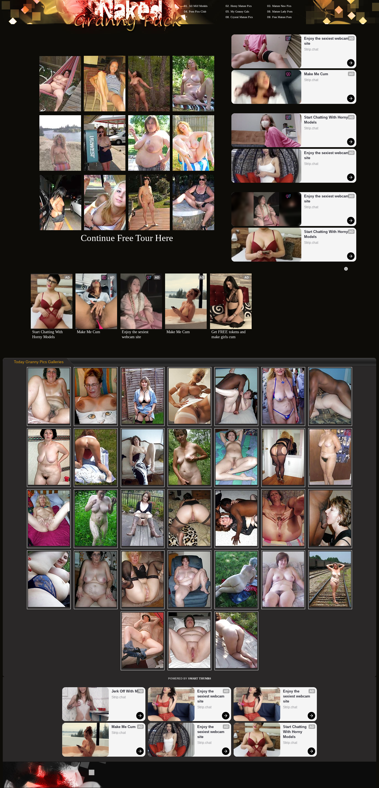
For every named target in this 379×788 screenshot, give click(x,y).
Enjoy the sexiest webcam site (327, 41)
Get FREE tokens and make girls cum (229, 334)
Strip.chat (311, 49)
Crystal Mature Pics (242, 17)
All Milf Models (198, 5)
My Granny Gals (240, 11)
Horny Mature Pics (241, 5)
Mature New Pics (281, 5)
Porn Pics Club (197, 11)
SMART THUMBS (199, 678)
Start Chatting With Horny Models (326, 119)
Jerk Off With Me (126, 691)
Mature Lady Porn (282, 11)
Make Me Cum (316, 74)
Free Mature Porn (282, 17)
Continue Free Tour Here (127, 238)
